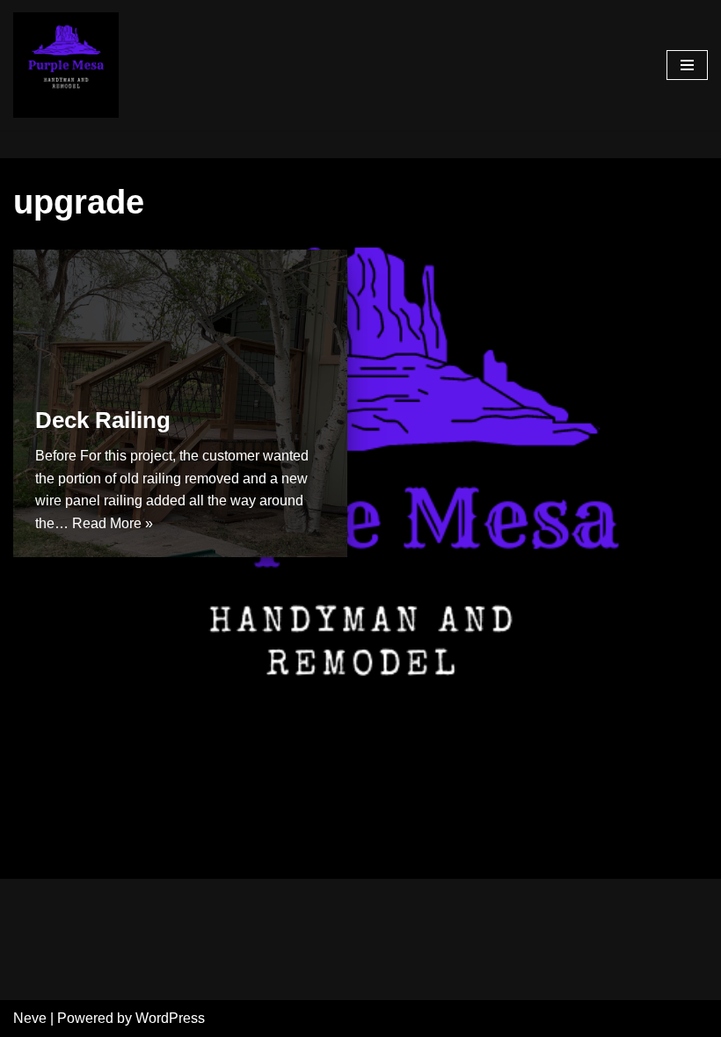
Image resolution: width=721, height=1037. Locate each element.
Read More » (112, 523)
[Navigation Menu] (687, 65)
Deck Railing (103, 420)
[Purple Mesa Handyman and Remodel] (66, 65)
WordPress (170, 1018)
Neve (30, 1018)
